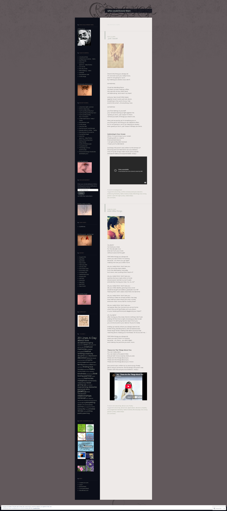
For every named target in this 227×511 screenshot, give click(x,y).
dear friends (82, 142)
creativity (89, 353)
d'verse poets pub (131, 191)
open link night (116, 195)
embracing (110, 193)
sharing (95, 400)
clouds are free (83, 57)
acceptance (83, 342)
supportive (88, 406)
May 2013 (81, 282)
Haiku (92, 369)
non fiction (89, 385)
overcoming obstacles (87, 387)
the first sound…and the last (87, 128)
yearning (86, 413)
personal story (84, 389)
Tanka (93, 406)
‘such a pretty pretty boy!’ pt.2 (87, 112)
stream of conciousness (85, 405)
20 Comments (111, 413)
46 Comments (111, 197)
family (80, 364)
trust (86, 409)
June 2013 (82, 280)
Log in (81, 484)
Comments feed (84, 488)
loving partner (85, 376)
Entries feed (82, 486)
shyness (79, 402)
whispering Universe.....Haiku (87, 59)
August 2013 (82, 276)
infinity (87, 371)
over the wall (83, 126)
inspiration (91, 371)
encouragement (112, 409)
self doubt (90, 400)
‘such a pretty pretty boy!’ (86, 111)
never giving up (84, 384)
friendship (81, 369)
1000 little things (114, 211)
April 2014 (82, 261)
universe (91, 409)
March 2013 (82, 286)
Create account (83, 482)
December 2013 (83, 268)
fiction (81, 367)
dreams (83, 360)
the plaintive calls (84, 74)
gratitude (86, 369)
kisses (131, 193)
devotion (139, 191)
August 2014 (82, 257)
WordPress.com (83, 490)
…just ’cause (112, 38)
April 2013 (82, 284)
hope (84, 371)
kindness (129, 409)
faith (94, 362)
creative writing (84, 352)
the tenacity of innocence (85, 84)
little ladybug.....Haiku (85, 70)
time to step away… (84, 109)
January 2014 (82, 266)
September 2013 (84, 274)
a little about (81, 29)
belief (86, 345)
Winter (80, 411)
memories (88, 378)
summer (81, 407)
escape (91, 362)
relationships (129, 195)
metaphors (82, 381)
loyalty (93, 376)
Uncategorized (117, 190)
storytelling (90, 402)
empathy (144, 407)
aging (90, 343)
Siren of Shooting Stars (85, 140)
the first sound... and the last (85, 234)
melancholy (80, 378)
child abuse (90, 344)
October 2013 (83, 272)
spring (83, 402)
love (141, 193)
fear (91, 364)
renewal (81, 72)
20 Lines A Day (116, 191)
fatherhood (86, 364)
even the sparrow (83, 161)
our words (82, 66)
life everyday (136, 409)
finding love (88, 367)
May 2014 (81, 259)
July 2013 (81, 278)
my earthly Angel (84, 134)
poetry (123, 195)
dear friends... (83, 61)
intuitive (126, 193)
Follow (81, 193)
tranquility (81, 409)
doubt (94, 358)
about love (124, 407)
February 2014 (83, 264)
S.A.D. (87, 398)
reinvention (82, 394)
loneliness (88, 373)
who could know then (119, 10)
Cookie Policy (36, 508)
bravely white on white (84, 203)
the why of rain (83, 68)
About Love (125, 405)
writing (85, 411)
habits (122, 193)
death (86, 356)
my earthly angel (82, 294)
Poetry (131, 405)
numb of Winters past (85, 144)
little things (136, 193)
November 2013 (83, 270)
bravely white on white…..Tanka (88, 130)
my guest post (83, 146)
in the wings (82, 76)
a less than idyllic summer (86, 107)
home (80, 371)
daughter (81, 356)
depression (92, 356)
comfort (123, 191)
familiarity (117, 193)
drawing (80, 360)
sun (85, 406)
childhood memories (85, 348)
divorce (89, 358)
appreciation (131, 407)
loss (92, 373)
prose (88, 392)
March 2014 (82, 263)
